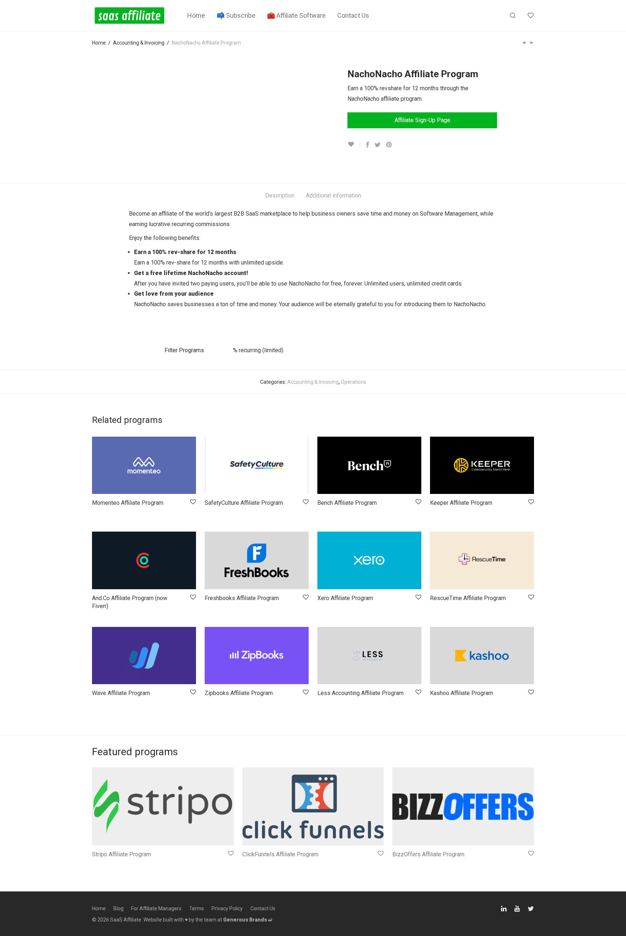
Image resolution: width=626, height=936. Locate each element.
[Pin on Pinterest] (389, 145)
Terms (196, 908)
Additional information (333, 195)
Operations (353, 382)
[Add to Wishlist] (353, 144)
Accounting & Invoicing (138, 43)
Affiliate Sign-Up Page (422, 120)
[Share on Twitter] (378, 145)
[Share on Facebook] (367, 145)
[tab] (280, 196)
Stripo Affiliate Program (121, 854)
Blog (118, 908)
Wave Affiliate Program (121, 693)
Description (280, 195)
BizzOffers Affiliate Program (428, 854)
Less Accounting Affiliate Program (360, 693)
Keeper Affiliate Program (461, 502)
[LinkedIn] (504, 908)
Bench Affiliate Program (347, 502)
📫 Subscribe (236, 15)
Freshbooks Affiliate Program (242, 598)
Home (196, 15)
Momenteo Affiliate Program (127, 502)
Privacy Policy (227, 908)
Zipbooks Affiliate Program (239, 693)
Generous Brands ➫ (247, 920)
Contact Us (353, 15)
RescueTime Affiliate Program (468, 598)
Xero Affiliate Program (345, 598)
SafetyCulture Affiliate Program (244, 502)
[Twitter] (531, 908)
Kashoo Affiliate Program (461, 693)
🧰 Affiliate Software (296, 15)
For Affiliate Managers (156, 908)
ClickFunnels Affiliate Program (280, 854)
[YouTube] (517, 908)
